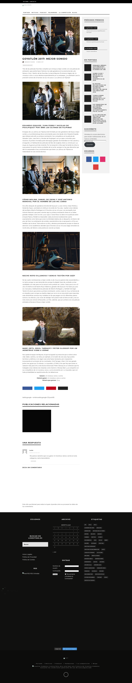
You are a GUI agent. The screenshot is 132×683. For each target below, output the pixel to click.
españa (87, 543)
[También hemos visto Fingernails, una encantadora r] (50, 618)
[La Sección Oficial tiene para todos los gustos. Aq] (50, 633)
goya (103, 549)
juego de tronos (89, 552)
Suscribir (90, 144)
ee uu (100, 540)
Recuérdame (71, 574)
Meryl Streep (95, 555)
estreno (93, 543)
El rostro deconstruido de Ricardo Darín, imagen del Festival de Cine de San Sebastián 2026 (100, 88)
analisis (99, 527)
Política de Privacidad (29, 557)
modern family (89, 558)
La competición (65, 12)
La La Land (100, 552)
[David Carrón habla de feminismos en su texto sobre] (81, 621)
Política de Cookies (28, 559)
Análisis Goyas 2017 (27, 65)
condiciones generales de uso (63, 667)
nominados (88, 561)
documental (88, 540)
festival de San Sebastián (92, 549)
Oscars (102, 561)
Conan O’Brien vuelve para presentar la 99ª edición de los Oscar (99, 98)
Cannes (87, 537)
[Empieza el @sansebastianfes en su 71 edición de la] (81, 634)
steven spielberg (89, 577)
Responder (33, 461)
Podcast (43, 12)
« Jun (54, 552)
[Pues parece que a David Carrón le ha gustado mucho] (18, 620)
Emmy (106, 540)
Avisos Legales (27, 554)
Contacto (33, 1)
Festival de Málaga (90, 546)
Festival (101, 543)
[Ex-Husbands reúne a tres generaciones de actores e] (81, 604)
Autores (25, 1)
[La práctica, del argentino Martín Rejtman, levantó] (18, 602)
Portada (26, 12)
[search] (46, 544)
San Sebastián (89, 574)
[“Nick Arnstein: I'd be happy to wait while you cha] (113, 634)
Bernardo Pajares (30, 62)
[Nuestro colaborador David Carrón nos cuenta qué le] (18, 637)
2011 (95, 524)
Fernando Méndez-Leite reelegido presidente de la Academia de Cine (100, 67)
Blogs (74, 12)
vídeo (105, 577)
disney (100, 537)
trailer (99, 577)
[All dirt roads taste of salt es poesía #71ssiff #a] (113, 601)
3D (85, 524)
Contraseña (56, 571)
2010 (90, 524)
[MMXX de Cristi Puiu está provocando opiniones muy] (50, 602)
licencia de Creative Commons (87, 666)
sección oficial (99, 574)
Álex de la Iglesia (89, 580)
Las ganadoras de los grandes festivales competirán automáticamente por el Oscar (100, 108)
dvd (95, 540)
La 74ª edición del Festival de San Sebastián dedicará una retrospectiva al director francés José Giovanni (99, 119)
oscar (95, 561)
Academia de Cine (89, 527)
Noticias (35, 12)
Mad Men (87, 555)
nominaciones (99, 558)
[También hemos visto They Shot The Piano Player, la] (113, 618)
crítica (94, 537)
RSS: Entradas (34, 573)
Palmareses (52, 12)
